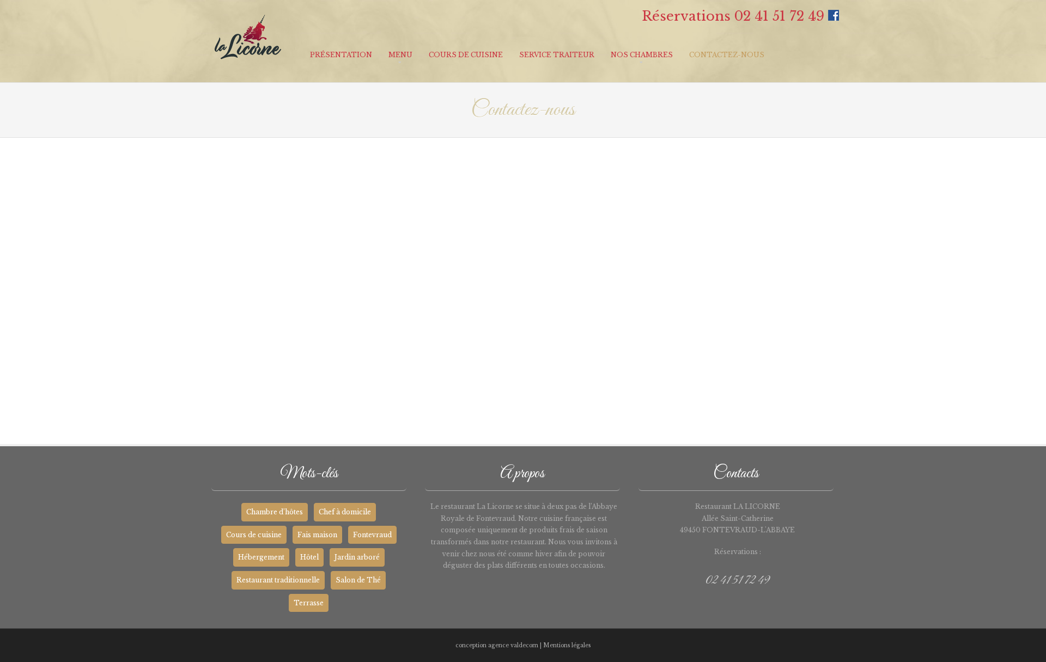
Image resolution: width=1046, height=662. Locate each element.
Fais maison (317, 535)
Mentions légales (567, 645)
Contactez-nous (726, 55)
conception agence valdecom (496, 645)
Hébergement (261, 557)
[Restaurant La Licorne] (248, 67)
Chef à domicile (345, 512)
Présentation (341, 55)
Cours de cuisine (466, 55)
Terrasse (309, 603)
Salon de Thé (358, 580)
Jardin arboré (357, 557)
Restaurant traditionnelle (278, 580)
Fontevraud (372, 535)
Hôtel (309, 557)
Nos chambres (642, 55)
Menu (400, 55)
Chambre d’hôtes (274, 512)
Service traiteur (556, 55)
